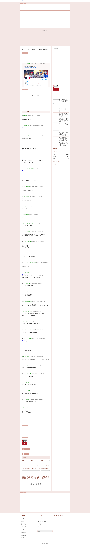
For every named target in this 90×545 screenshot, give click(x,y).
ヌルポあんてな (40, 523)
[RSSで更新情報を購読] (28, 454)
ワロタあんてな (40, 518)
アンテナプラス (23, 526)
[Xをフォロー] (24, 454)
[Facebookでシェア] (24, 449)
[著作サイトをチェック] (22, 454)
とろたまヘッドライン (24, 523)
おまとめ (22, 518)
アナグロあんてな (23, 524)
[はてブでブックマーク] (26, 449)
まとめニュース (23, 521)
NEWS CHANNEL (23, 535)
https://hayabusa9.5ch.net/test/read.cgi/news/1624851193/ (41, 418)
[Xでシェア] (22, 449)
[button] (29, 449)
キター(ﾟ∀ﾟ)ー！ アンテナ (25, 527)
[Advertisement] (45, 38)
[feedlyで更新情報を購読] (26, 454)
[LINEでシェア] (28, 449)
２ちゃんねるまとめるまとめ (42, 521)
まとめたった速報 (23, 532)
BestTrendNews (40, 524)
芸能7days (22, 537)
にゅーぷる (22, 529)
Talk (38, 526)
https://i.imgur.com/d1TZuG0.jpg (30, 67)
